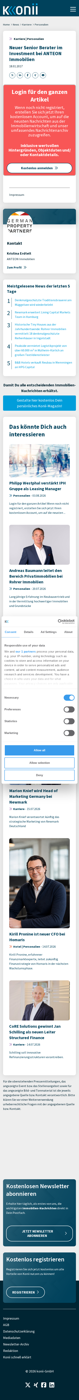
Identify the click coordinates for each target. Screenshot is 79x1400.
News (16, 24)
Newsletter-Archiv (16, 1344)
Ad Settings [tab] (49, 632)
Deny (39, 775)
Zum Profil (14, 267)
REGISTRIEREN (23, 1292)
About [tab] (68, 632)
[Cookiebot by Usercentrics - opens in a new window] (58, 621)
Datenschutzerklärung (19, 1331)
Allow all (39, 750)
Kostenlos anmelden (37, 168)
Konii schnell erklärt (17, 1357)
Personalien (41, 24)
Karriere (27, 24)
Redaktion (10, 1350)
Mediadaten (11, 1338)
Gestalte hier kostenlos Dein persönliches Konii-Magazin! (39, 403)
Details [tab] (28, 632)
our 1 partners (26, 651)
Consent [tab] (10, 632)
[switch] (69, 709)
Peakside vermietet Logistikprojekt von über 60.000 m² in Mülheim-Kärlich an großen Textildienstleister (41, 350)
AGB (6, 1325)
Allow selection (39, 762)
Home (6, 24)
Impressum (16, 195)
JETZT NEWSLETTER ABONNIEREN (37, 1233)
